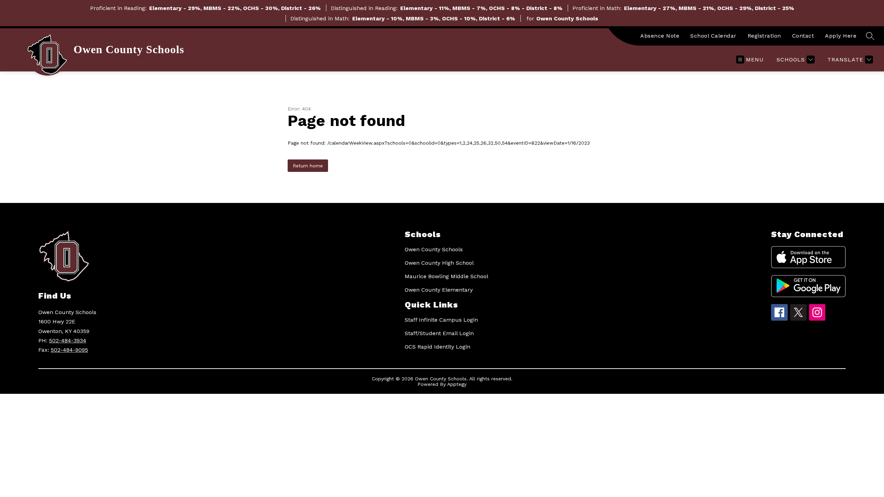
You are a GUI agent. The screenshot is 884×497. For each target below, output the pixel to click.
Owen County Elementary (439, 289)
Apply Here (840, 35)
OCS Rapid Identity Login (437, 346)
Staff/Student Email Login (439, 333)
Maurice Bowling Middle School (446, 276)
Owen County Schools (434, 249)
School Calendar (713, 35)
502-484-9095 (69, 350)
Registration (764, 35)
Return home (308, 165)
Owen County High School (439, 263)
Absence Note (659, 35)
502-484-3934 (67, 340)
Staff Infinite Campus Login (441, 319)
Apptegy (457, 384)
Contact (803, 35)
